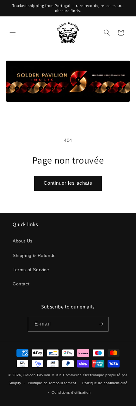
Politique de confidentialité (104, 383)
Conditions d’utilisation (71, 392)
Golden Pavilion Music (42, 375)
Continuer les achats (68, 183)
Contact (21, 283)
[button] (13, 32)
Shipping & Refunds (34, 255)
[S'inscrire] (101, 324)
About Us (23, 240)
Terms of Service (31, 269)
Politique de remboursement (52, 383)
